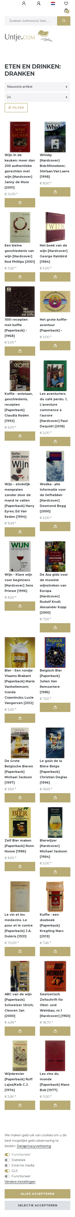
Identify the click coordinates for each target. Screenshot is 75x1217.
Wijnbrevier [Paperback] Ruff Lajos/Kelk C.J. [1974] (18, 1082)
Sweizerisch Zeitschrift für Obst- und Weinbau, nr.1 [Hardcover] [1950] (55, 1005)
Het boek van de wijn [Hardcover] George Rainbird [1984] (54, 254)
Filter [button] (18, 107)
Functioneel (21, 1154)
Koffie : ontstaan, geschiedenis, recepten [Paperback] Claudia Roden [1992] (19, 407)
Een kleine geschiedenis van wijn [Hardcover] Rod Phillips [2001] (20, 254)
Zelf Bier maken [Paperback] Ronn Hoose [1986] (19, 846)
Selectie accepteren (37, 1205)
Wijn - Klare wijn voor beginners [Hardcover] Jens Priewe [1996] (19, 583)
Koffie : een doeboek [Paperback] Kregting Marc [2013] (52, 925)
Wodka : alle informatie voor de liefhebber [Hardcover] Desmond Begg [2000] (53, 497)
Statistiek (19, 1160)
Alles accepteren (37, 1194)
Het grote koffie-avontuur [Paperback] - (54, 325)
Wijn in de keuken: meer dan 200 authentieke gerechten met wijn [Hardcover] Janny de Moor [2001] (20, 171)
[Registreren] (39, 3)
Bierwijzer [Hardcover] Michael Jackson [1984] (53, 849)
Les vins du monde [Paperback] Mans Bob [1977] (54, 1082)
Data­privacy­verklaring (34, 1146)
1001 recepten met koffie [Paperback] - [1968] (16, 328)
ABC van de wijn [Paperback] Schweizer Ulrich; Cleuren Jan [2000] (19, 1005)
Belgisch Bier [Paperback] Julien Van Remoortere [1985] (51, 681)
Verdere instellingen (20, 1182)
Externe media (23, 1165)
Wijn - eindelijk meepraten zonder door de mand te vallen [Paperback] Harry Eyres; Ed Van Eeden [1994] (19, 500)
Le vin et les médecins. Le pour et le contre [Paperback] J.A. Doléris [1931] (19, 925)
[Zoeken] (63, 21)
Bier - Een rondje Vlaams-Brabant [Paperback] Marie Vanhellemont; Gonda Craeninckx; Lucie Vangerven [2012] (20, 687)
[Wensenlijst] (66, 3)
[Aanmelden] (24, 3)
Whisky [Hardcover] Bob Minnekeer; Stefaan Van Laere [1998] (54, 166)
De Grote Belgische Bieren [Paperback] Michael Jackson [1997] (19, 771)
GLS (15, 1171)
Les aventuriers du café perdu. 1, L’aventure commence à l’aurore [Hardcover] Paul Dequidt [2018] (54, 410)
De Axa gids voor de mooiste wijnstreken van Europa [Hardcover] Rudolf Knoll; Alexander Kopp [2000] (54, 593)
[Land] (53, 3)
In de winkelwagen (20, 202)
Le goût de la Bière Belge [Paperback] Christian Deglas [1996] (53, 771)
